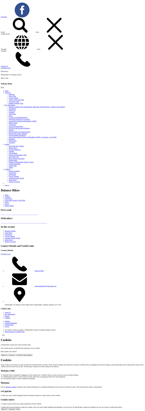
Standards (12, 139)
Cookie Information (11, 323)
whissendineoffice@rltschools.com (45, 286)
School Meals (13, 153)
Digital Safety (13, 160)
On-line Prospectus (15, 150)
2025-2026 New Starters (16, 146)
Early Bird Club (14, 157)
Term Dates (12, 114)
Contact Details (13, 98)
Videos (11, 167)
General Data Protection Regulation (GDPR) (23, 121)
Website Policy (9, 325)
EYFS (7, 202)
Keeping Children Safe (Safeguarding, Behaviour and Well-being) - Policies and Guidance (37, 107)
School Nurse (13, 148)
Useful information (14, 164)
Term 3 (7, 204)
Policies (11, 130)
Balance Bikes (9, 206)
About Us (8, 92)
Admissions (12, 109)
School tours (12, 141)
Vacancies (12, 142)
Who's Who (12, 96)
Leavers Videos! (14, 176)
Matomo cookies (11, 387)
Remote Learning (14, 171)
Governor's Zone (14, 101)
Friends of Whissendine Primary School (21, 162)
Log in (7, 185)
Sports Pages (13, 180)
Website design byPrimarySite (15, 332)
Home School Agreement (16, 158)
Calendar (11, 112)
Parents (7, 144)
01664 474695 (39, 271)
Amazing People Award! (16, 178)
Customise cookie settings (24, 355)
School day (12, 110)
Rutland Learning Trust (16, 103)
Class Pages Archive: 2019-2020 (15, 200)
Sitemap (7, 321)
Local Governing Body (16, 126)
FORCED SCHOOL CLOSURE (19, 119)
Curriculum (12, 125)
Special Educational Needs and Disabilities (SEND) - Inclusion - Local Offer (33, 137)
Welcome (11, 94)
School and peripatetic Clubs (18, 155)
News (10, 116)
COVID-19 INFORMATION (18, 117)
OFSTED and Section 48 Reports (19, 128)
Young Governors (14, 182)
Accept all (12, 355)
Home (7, 91)
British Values (13, 123)
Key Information (10, 105)
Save (18, 409)
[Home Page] (5, 68)
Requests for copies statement (18, 133)
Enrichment (12, 174)
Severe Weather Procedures (17, 135)
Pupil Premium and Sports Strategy (19, 132)
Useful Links (13, 166)
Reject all (4, 355)
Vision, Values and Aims (16, 100)
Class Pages (12, 173)
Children (7, 169)
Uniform (11, 151)
